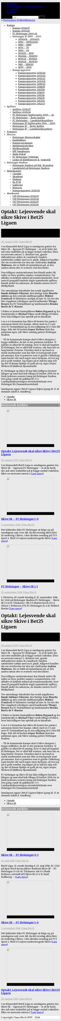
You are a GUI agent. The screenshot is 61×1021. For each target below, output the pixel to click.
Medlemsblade (20, 148)
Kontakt (11, 12)
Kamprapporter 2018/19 (31, 86)
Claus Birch (25, 241)
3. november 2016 (10, 524)
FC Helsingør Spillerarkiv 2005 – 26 (33, 114)
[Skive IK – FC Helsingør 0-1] (30, 846)
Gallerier (17, 185)
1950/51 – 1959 (26, 53)
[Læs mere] (37, 473)
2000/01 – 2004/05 (28, 39)
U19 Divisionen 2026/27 (25, 196)
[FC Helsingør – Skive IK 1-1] (30, 578)
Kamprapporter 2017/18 (31, 89)
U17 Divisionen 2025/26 (25, 204)
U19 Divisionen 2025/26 (25, 199)
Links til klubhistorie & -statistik (31, 159)
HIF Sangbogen (21, 151)
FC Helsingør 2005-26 (24, 33)
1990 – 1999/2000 (28, 42)
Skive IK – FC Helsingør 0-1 (20, 855)
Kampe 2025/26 (21, 30)
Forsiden (12, 3)
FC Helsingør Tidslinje (25, 157)
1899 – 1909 (24, 67)
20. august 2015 (9, 241)
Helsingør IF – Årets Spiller (28, 126)
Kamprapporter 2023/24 (32, 75)
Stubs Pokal (19, 154)
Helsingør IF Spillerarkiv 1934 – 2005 (33, 123)
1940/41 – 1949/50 (27, 56)
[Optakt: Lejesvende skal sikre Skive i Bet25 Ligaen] (30, 442)
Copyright (12, 9)
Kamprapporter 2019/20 (31, 84)
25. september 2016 (11, 592)
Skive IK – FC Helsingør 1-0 (20, 519)
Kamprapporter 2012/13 (31, 103)
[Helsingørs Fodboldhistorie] (18, 20)
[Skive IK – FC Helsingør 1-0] (30, 510)
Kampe (11, 25)
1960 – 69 (23, 50)
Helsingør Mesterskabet (26, 137)
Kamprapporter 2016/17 (31, 92)
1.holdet (16, 173)
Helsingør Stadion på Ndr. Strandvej (32, 165)
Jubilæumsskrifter (22, 145)
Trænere (12, 131)
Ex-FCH (16, 182)
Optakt (11, 396)
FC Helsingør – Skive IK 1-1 (19, 586)
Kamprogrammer (22, 143)
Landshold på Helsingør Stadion (31, 168)
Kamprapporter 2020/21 (31, 81)
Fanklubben (19, 140)
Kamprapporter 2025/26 (32, 72)
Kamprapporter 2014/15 (31, 98)
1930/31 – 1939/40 (27, 58)
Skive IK (11, 399)
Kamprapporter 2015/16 (31, 95)
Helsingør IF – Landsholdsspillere (32, 129)
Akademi (17, 176)
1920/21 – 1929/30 (27, 61)
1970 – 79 (23, 47)
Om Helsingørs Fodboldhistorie (25, 6)
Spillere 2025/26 (21, 112)
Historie (17, 187)
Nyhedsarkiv (14, 171)
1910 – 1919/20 (25, 64)
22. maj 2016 (8, 860)
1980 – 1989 (24, 44)
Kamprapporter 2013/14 (31, 100)
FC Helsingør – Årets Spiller (28, 117)
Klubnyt (16, 179)
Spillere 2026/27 (21, 109)
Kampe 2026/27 (21, 28)
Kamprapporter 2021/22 (31, 78)
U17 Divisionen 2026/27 (25, 201)
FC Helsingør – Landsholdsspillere (32, 120)
